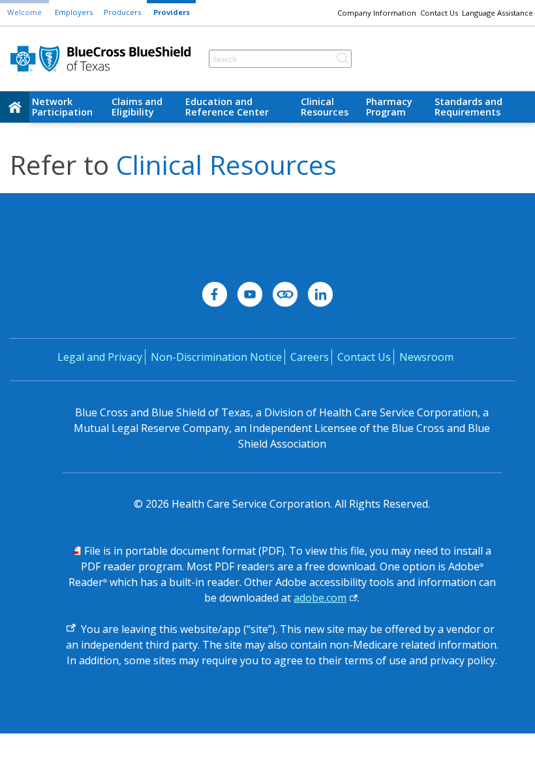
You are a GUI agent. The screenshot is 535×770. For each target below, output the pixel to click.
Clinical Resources (324, 106)
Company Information (376, 13)
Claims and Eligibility (137, 106)
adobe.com (320, 598)
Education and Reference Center (227, 106)
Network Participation (62, 106)
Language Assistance (497, 13)
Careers (309, 357)
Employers (74, 12)
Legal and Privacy (99, 357)
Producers (122, 12)
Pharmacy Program (389, 106)
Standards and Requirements (468, 106)
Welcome (24, 12)
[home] (14, 107)
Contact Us (439, 13)
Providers (171, 12)
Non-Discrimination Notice (216, 357)
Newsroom (426, 357)
